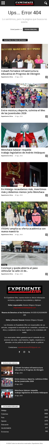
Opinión (3, 421)
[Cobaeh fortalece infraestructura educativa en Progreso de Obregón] (24, 56)
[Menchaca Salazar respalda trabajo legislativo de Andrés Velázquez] (24, 135)
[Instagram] (24, 352)
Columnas (4, 414)
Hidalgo (4, 107)
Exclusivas (5, 432)
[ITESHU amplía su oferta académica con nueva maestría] (24, 214)
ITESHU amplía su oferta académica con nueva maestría (23, 230)
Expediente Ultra (7, 77)
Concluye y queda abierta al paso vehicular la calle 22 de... (19, 269)
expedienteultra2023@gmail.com (29, 347)
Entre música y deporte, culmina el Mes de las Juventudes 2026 (23, 112)
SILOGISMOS (6, 428)
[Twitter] (29, 352)
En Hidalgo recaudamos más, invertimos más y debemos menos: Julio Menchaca (23, 191)
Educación (5, 68)
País (2, 417)
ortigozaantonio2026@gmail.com (24, 307)
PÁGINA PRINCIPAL (31, 29)
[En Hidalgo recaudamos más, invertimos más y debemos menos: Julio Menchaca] (24, 174)
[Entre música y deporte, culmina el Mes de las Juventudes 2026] (24, 95)
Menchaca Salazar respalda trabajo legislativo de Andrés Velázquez (23, 151)
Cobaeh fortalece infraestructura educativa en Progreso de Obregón (20, 72)
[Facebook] (19, 352)
